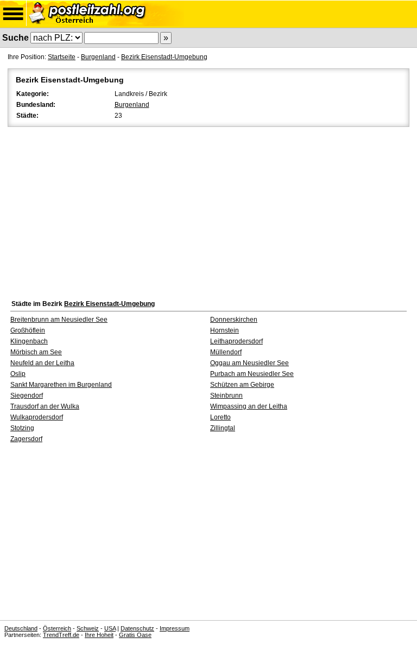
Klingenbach (29, 341)
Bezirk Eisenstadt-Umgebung (164, 57)
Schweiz (88, 628)
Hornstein (224, 330)
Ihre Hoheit (99, 635)
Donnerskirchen (233, 319)
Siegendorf (26, 395)
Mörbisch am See (36, 352)
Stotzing (22, 428)
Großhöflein (27, 330)
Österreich (57, 628)
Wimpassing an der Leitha (248, 406)
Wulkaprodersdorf (36, 417)
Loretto (220, 417)
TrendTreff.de (61, 635)
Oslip (18, 374)
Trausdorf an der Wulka (44, 406)
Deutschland (20, 628)
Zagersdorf (26, 439)
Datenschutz (137, 628)
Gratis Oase (135, 635)
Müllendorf (226, 352)
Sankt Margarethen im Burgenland (61, 384)
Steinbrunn (226, 395)
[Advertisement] (208, 210)
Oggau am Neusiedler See (249, 363)
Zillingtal (222, 428)
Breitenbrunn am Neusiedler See (59, 319)
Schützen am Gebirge (242, 384)
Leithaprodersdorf (236, 341)
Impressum (174, 628)
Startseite (61, 57)
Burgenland (98, 57)
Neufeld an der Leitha (42, 363)
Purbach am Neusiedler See (252, 374)
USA (110, 628)
